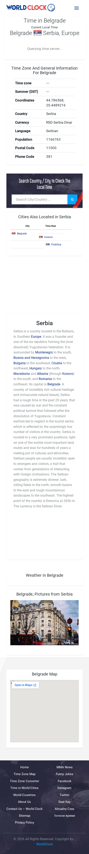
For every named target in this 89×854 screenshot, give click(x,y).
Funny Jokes (64, 774)
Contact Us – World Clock (24, 809)
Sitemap (24, 816)
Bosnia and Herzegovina (31, 358)
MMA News (65, 767)
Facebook (64, 781)
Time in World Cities (24, 788)
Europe (36, 337)
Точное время (64, 816)
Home (24, 767)
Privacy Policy (24, 822)
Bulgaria (19, 363)
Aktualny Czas (64, 809)
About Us (24, 802)
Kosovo (48, 237)
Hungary (35, 368)
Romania (45, 379)
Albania (42, 374)
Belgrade (22, 233)
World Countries (24, 795)
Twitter (64, 795)
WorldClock (44, 844)
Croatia (57, 363)
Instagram (64, 788)
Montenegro (44, 352)
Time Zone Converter (24, 781)
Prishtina (56, 244)
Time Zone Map (24, 774)
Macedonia (21, 374)
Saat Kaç (64, 802)
